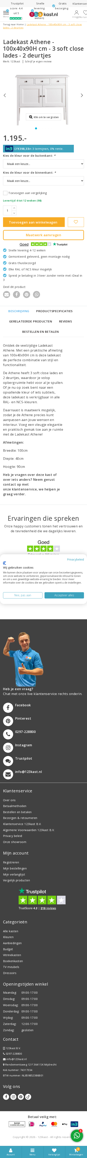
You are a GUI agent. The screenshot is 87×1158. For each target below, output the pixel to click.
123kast (15, 61)
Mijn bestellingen (15, 868)
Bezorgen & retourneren (20, 818)
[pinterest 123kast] (21, 1097)
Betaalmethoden (15, 806)
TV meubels (11, 967)
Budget (8, 949)
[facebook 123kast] (6, 1097)
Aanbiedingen (12, 943)
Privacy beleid (12, 836)
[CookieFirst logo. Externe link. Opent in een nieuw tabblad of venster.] (4, 563)
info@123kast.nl (16, 1059)
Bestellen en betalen (40, 332)
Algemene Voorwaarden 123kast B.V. (29, 830)
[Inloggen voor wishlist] (76, 222)
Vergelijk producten (16, 880)
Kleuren (8, 937)
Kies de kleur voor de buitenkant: (29, 155)
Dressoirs (9, 973)
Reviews (65, 321)
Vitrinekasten (12, 955)
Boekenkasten (13, 961)
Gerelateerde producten (30, 321)
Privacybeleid (75, 559)
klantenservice (24, 489)
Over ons (9, 800)
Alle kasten (10, 931)
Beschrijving (18, 311)
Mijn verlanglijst (14, 874)
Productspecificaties (54, 311)
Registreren (11, 862)
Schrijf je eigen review (38, 61)
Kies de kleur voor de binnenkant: (29, 172)
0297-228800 (13, 1053)
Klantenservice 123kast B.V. (22, 824)
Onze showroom (14, 842)
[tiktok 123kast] (28, 1097)
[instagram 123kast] (13, 1097)
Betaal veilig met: (42, 1117)
